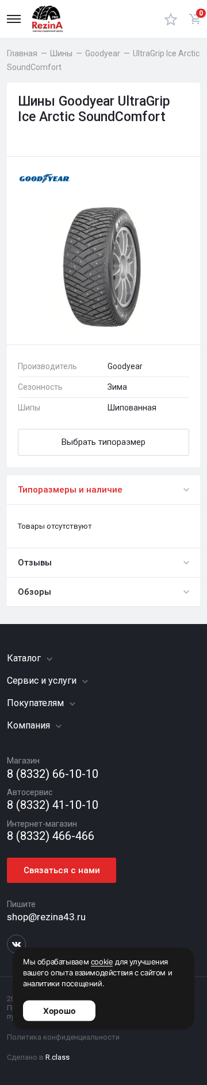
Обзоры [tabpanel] (34, 592)
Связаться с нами (62, 870)
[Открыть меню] (14, 19)
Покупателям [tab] (36, 703)
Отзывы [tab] (35, 562)
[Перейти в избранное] (170, 19)
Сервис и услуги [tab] (43, 680)
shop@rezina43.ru (46, 917)
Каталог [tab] (25, 658)
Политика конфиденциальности (63, 1037)
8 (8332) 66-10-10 (52, 774)
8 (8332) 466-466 (50, 836)
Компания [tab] (29, 725)
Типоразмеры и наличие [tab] (70, 490)
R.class (57, 1057)
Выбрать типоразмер (103, 442)
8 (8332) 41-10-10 (52, 805)
